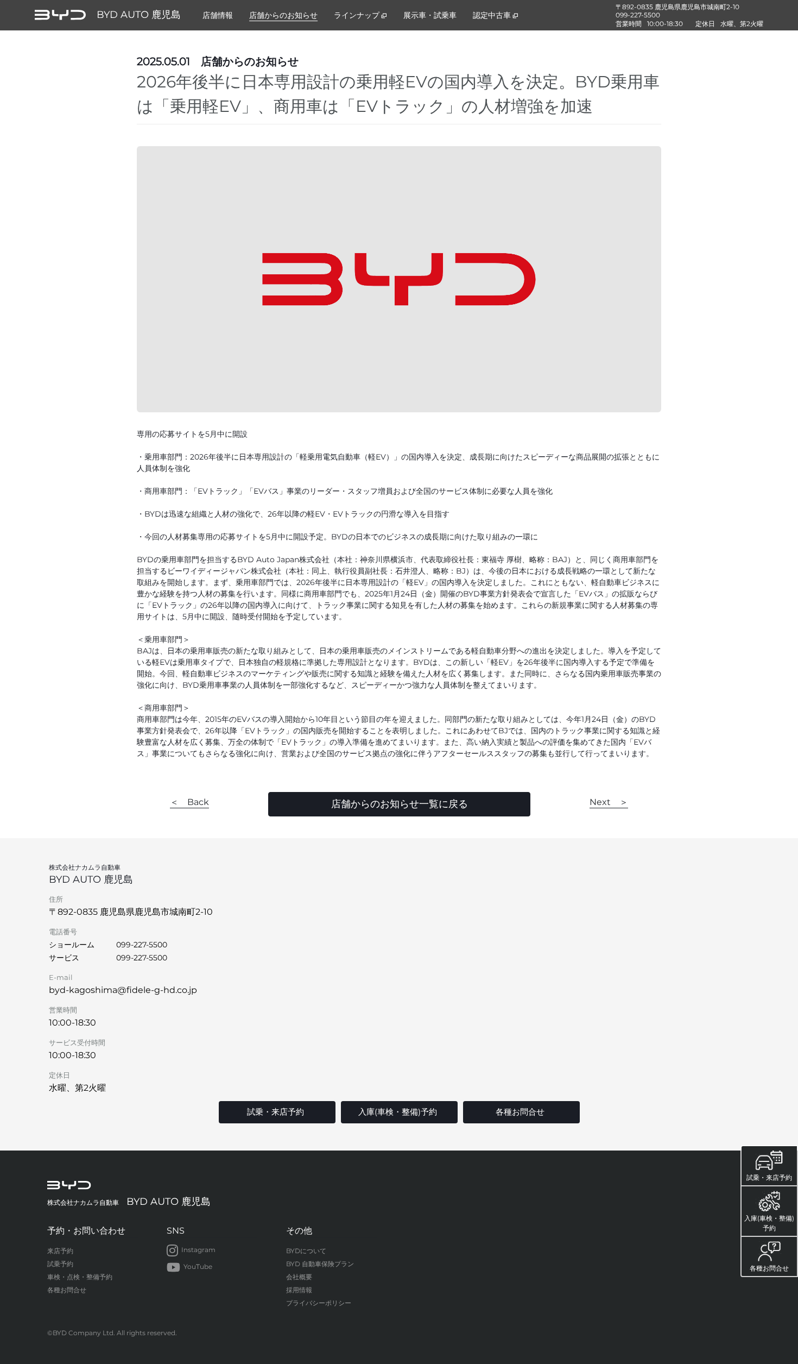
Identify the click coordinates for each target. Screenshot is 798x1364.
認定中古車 (492, 15)
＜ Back (189, 802)
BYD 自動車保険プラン (320, 1264)
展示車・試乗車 (430, 15)
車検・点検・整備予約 (79, 1277)
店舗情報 (217, 15)
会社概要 (299, 1277)
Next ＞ (609, 802)
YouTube (197, 1266)
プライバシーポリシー (318, 1303)
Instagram (198, 1250)
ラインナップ (356, 15)
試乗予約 (60, 1264)
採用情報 (299, 1290)
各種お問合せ (66, 1290)
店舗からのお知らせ (283, 15)
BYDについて (306, 1251)
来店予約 (60, 1251)
